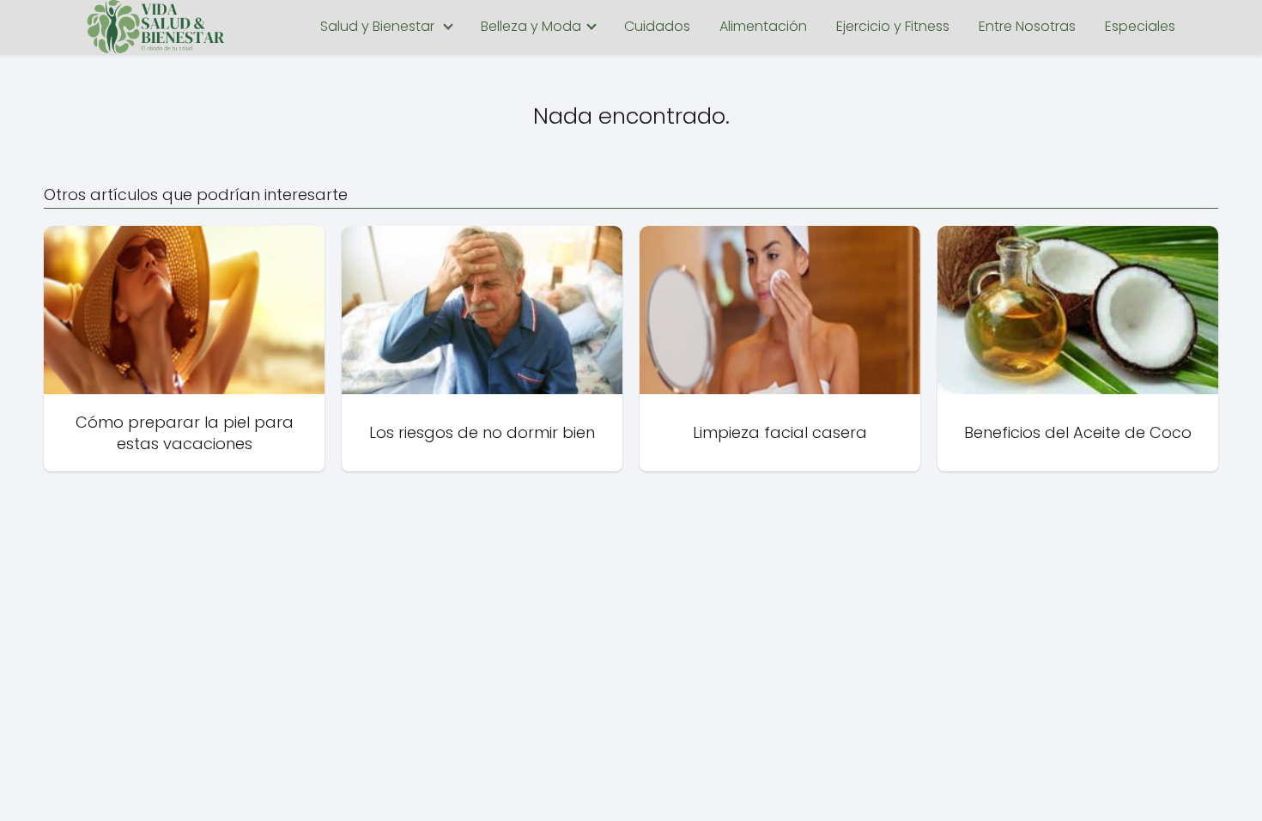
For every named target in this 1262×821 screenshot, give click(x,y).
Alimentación (763, 26)
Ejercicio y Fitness (893, 26)
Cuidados (657, 26)
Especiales (1140, 26)
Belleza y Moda (531, 26)
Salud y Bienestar (377, 26)
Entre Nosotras (1027, 26)
